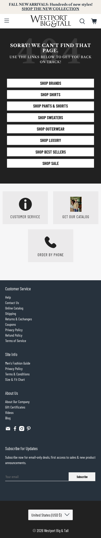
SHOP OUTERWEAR (50, 128)
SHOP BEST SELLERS (50, 151)
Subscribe (82, 477)
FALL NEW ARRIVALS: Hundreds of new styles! (50, 6)
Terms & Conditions (17, 374)
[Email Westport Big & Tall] (8, 429)
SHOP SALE (50, 163)
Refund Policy (13, 335)
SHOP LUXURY (50, 140)
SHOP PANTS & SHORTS (50, 105)
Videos (9, 412)
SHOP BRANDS (50, 82)
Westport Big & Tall (56, 530)
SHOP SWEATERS (50, 117)
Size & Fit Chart (15, 379)
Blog (8, 418)
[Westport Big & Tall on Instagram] (22, 429)
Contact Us (12, 302)
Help (8, 297)
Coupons (10, 324)
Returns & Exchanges (18, 319)
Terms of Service (15, 340)
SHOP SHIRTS (50, 94)
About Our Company (17, 401)
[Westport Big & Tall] (50, 21)
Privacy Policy (14, 330)
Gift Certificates (15, 407)
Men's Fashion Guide (17, 363)
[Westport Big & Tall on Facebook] (15, 429)
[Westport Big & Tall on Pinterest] (29, 429)
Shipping (10, 313)
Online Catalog (14, 308)
